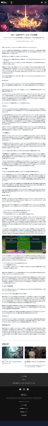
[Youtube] (20, 389)
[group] (24, 357)
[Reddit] (27, 389)
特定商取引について (24, 408)
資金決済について (24, 411)
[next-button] (45, 370)
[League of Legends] (11, 2)
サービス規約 (24, 405)
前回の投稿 (16, 50)
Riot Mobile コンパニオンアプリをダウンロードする (24, 383)
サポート (24, 379)
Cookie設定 (24, 415)
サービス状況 (24, 376)
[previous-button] (43, 370)
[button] (14, 41)
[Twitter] (24, 389)
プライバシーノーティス (24, 401)
